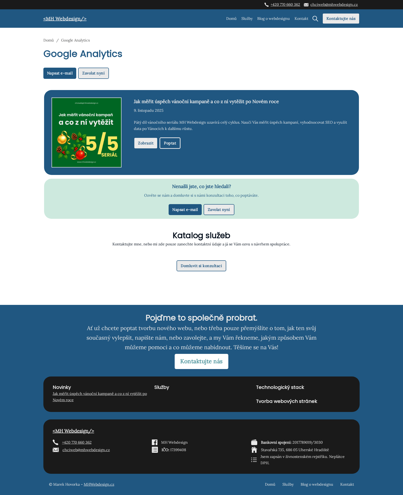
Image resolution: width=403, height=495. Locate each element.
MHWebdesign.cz (99, 484)
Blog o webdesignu (273, 18)
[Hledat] (315, 18)
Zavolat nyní (93, 73)
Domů (231, 18)
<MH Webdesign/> (65, 18)
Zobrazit (145, 143)
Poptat (170, 143)
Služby (247, 18)
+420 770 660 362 (285, 4)
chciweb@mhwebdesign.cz (334, 4)
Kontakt (301, 18)
